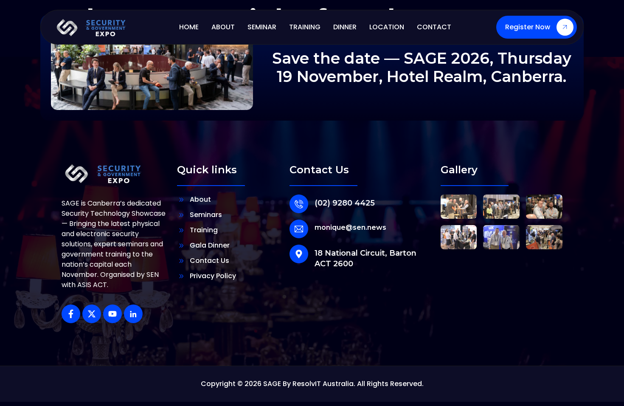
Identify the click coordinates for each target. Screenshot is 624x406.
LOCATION (386, 27)
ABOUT (223, 27)
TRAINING (304, 27)
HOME (189, 27)
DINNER (345, 27)
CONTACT (434, 27)
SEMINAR (261, 27)
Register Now (527, 27)
